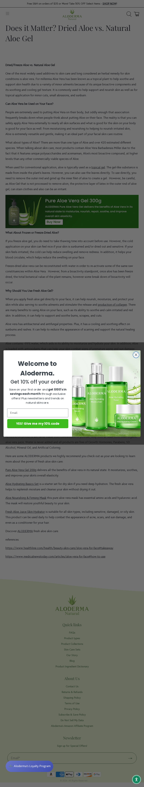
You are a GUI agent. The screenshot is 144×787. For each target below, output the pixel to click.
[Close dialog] (136, 355)
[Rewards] (29, 766)
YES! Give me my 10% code (37, 423)
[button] (136, 779)
